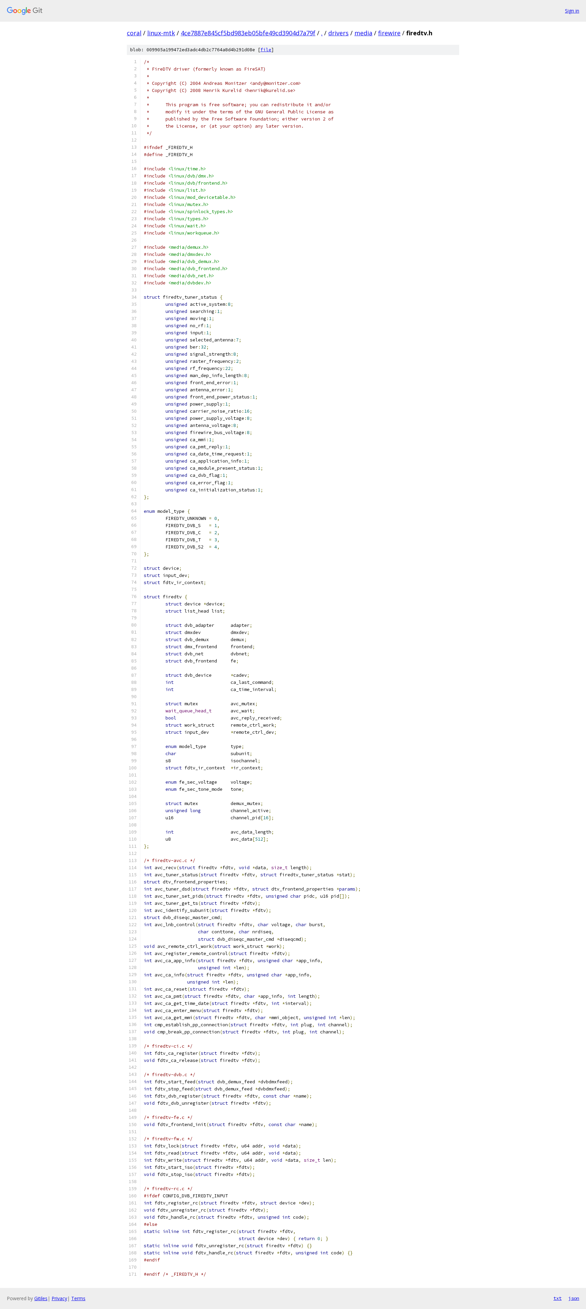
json (573, 1298)
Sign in (572, 10)
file (265, 50)
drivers (338, 33)
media (363, 33)
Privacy (59, 1298)
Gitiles (40, 1298)
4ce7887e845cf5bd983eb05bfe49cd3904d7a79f (248, 33)
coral (134, 33)
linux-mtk (161, 33)
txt (557, 1298)
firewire (389, 33)
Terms (78, 1298)
